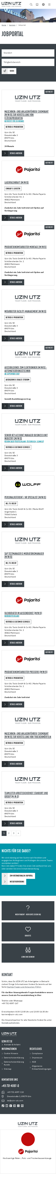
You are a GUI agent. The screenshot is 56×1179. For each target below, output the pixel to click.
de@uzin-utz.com (15, 1101)
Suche (12, 71)
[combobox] (28, 53)
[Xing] (10, 1106)
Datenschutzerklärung (14, 1058)
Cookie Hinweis (11, 1053)
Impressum (37, 1058)
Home (4, 25)
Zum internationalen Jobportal (21, 876)
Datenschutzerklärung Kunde (14, 1063)
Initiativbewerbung (17, 882)
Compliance (37, 1053)
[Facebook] (22, 1106)
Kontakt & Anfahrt (12, 1045)
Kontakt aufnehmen (10, 1023)
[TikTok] (3, 1106)
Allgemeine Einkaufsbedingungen (42, 1067)
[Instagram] (18, 1106)
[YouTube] (6, 1106)
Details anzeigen (16, 153)
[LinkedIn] (14, 1106)
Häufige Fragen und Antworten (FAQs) (24, 987)
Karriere (12, 25)
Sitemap (7, 1069)
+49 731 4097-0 (10, 1086)
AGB (34, 1062)
